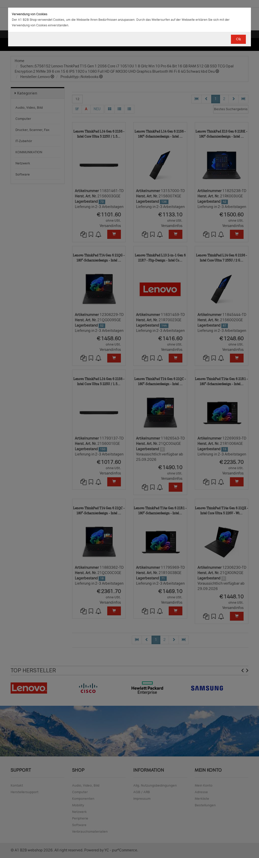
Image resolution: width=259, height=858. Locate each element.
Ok (238, 39)
